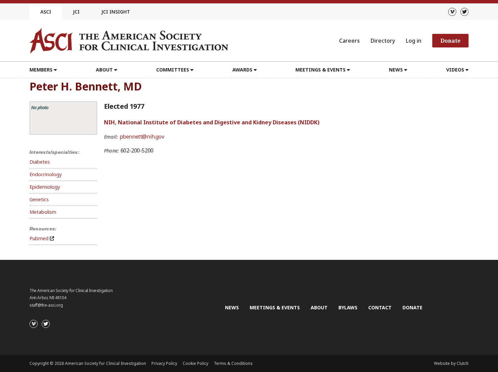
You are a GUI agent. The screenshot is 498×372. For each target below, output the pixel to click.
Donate (450, 40)
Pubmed (38, 238)
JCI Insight (115, 11)
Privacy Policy (164, 363)
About (319, 307)
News (232, 307)
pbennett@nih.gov (142, 136)
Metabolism (42, 212)
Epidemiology (44, 187)
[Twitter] (464, 12)
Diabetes (39, 162)
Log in (413, 40)
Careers (349, 40)
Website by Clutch (451, 363)
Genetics (39, 199)
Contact (380, 307)
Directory (383, 40)
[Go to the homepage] (128, 40)
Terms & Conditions (233, 363)
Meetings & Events (275, 307)
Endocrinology (45, 174)
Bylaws (347, 307)
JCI (76, 11)
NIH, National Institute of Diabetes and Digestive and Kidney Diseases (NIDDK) (211, 122)
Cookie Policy (195, 363)
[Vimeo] (452, 12)
